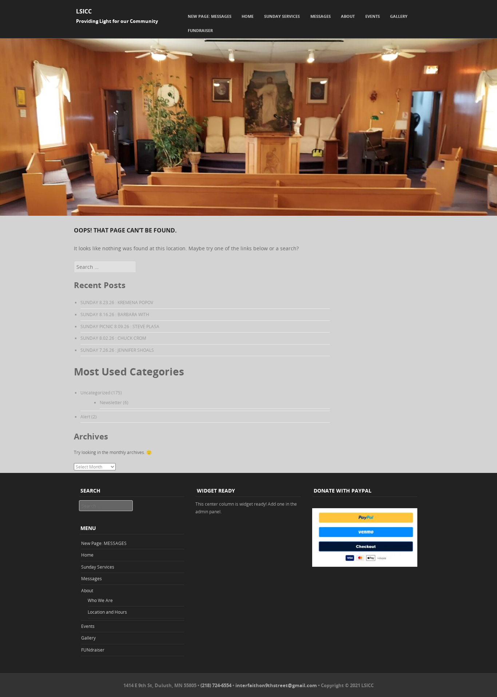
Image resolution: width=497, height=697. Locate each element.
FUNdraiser (200, 30)
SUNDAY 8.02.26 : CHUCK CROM (113, 338)
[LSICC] (248, 213)
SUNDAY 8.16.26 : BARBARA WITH (114, 314)
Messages (320, 16)
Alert (85, 416)
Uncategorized (95, 392)
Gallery (398, 16)
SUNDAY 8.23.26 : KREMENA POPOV (116, 302)
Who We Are (100, 600)
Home (248, 16)
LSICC (84, 11)
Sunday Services (282, 16)
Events (372, 16)
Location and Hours (107, 612)
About (348, 16)
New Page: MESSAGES (209, 16)
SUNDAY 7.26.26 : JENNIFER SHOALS (117, 350)
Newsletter (111, 402)
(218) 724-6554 (215, 685)
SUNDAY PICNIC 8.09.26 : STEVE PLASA (119, 326)
